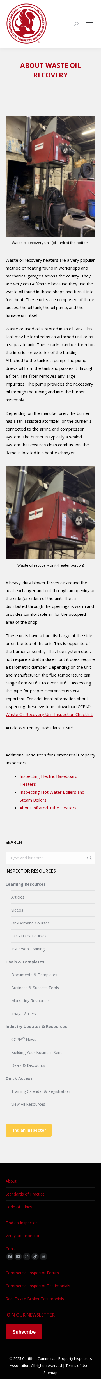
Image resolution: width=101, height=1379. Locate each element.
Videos (17, 910)
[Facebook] (9, 1256)
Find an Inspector (28, 1130)
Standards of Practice (25, 1194)
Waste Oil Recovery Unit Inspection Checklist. (49, 714)
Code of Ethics (19, 1207)
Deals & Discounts (28, 1065)
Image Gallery (23, 1013)
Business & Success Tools (35, 987)
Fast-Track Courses (29, 936)
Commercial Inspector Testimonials (38, 1285)
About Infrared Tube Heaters (48, 808)
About (11, 1181)
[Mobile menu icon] (89, 24)
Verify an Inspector (23, 1235)
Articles (17, 897)
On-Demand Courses (30, 923)
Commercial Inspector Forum (32, 1272)
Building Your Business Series (38, 1052)
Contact (13, 1248)
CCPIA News (23, 1039)
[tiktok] (35, 1256)
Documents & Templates (34, 974)
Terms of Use (77, 1365)
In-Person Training (28, 949)
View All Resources (28, 1104)
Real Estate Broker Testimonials (35, 1298)
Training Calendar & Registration (40, 1091)
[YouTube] (18, 1256)
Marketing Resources (30, 1000)
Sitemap (50, 1372)
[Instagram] (26, 1256)
